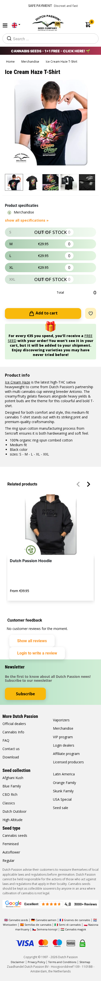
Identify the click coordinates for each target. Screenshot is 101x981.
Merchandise (30, 61)
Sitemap (84, 962)
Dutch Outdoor (14, 811)
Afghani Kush (12, 777)
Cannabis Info (13, 732)
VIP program (63, 737)
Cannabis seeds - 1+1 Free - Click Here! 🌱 (50, 51)
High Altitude (12, 819)
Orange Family (64, 782)
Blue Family (11, 786)
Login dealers (63, 745)
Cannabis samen (46, 920)
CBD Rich (9, 794)
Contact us (11, 748)
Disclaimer (18, 962)
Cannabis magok (75, 929)
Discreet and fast (53, 5)
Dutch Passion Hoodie (31, 560)
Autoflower (11, 852)
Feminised (10, 843)
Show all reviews (32, 641)
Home (10, 61)
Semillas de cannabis (38, 924)
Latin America (64, 774)
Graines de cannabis (77, 920)
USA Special (62, 799)
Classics (8, 803)
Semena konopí (47, 929)
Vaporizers (61, 720)
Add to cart (46, 313)
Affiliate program (66, 753)
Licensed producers (68, 762)
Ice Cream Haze (17, 382)
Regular (8, 860)
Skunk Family (63, 791)
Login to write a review (37, 653)
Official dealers (14, 723)
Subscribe (25, 694)
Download (10, 757)
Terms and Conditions (62, 962)
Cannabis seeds (14, 835)
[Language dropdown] (15, 25)
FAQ (5, 740)
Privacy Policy (36, 962)
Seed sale (60, 807)
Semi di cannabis (70, 924)
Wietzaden (10, 924)
